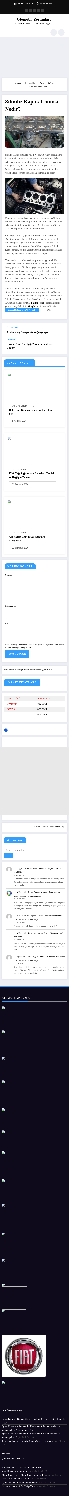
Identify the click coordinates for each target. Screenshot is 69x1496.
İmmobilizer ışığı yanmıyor (15, 1471)
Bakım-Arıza (37, 303)
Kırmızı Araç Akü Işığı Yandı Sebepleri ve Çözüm (30, 346)
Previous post (12, 327)
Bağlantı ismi (10, 606)
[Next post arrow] (61, 346)
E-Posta (8, 623)
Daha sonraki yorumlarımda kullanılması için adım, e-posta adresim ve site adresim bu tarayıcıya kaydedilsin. (34, 646)
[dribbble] (34, 10)
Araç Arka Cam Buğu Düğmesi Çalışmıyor (27, 538)
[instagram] (38, 10)
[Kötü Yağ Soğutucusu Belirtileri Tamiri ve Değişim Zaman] (34, 451)
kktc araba (6, 1453)
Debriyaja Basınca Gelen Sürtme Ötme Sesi (31, 412)
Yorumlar (9, 575)
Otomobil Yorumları (34, 19)
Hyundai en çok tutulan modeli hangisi (20, 1482)
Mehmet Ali (21, 892)
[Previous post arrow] (61, 330)
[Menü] (6, 32)
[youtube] (42, 10)
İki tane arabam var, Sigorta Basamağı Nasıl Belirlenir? (28, 1441)
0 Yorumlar (51, 310)
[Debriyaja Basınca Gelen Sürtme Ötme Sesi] (34, 388)
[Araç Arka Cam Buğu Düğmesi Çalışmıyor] (34, 515)
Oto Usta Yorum (19, 406)
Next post (11, 339)
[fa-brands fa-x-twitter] (30, 10)
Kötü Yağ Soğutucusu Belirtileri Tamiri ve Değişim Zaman (31, 475)
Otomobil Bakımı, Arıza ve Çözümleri (22, 310)
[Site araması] (53, 32)
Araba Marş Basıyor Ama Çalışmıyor (28, 332)
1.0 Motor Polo (9, 1467)
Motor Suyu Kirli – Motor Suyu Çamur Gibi (23, 1475)
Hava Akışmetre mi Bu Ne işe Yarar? (19, 1486)
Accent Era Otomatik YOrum (15, 1478)
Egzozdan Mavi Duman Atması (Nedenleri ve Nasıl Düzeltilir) (31, 1419)
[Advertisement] (34, 56)
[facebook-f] (26, 10)
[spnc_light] (61, 32)
